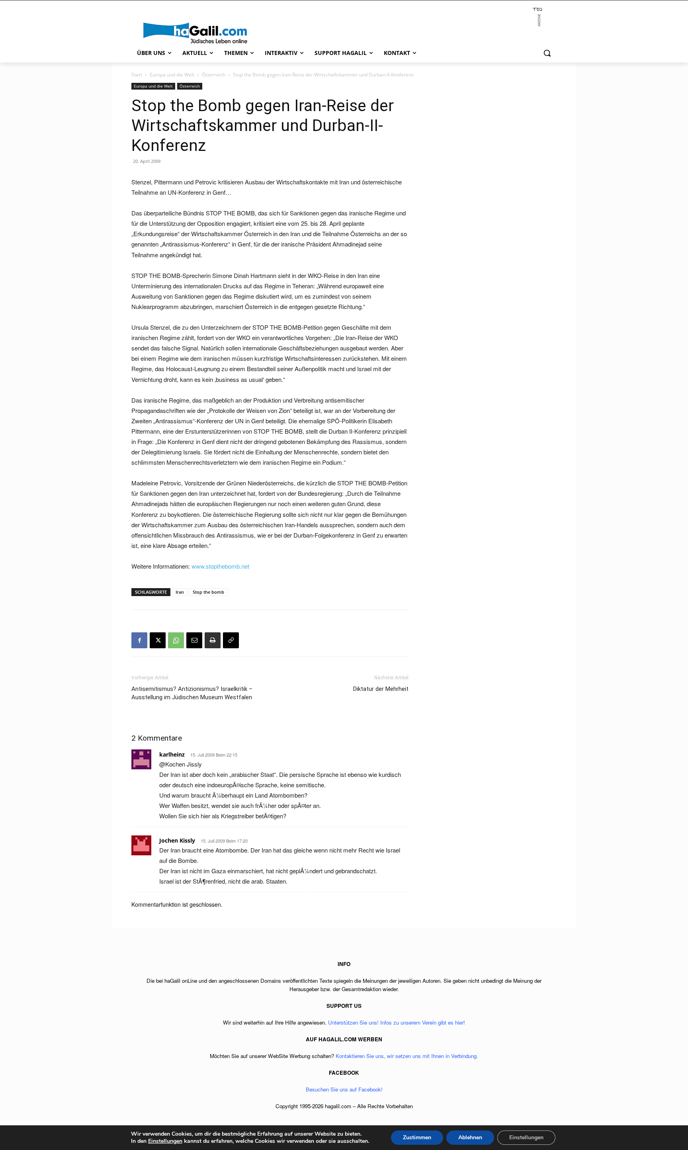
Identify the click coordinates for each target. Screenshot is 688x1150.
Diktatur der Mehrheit (380, 688)
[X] (158, 640)
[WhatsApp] (176, 640)
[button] (547, 53)
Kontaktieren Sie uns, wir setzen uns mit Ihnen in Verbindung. (407, 1056)
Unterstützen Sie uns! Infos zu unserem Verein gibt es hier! (396, 1022)
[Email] (194, 640)
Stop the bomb (208, 592)
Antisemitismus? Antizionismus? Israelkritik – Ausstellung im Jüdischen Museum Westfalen (191, 693)
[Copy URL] (231, 640)
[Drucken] (213, 640)
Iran (180, 592)
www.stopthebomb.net (220, 566)
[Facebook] (139, 640)
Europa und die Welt (172, 74)
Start (136, 74)
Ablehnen (470, 1137)
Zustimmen (417, 1137)
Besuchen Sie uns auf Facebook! (344, 1089)
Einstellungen (165, 1141)
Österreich (213, 74)
